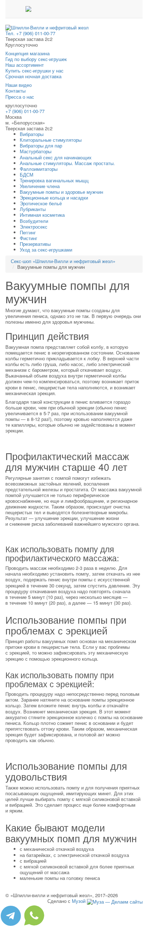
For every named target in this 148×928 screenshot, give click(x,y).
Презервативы (35, 243)
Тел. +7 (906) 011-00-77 (30, 33)
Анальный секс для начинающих (56, 157)
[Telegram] (11, 924)
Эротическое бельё (41, 203)
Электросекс (33, 226)
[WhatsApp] (34, 924)
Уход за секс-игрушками (46, 249)
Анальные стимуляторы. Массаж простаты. (67, 163)
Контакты (15, 90)
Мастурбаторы (35, 151)
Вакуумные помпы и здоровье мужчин (61, 191)
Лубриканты (33, 209)
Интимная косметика (42, 214)
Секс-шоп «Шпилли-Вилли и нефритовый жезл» (63, 261)
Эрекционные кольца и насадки (54, 197)
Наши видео (18, 84)
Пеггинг (28, 232)
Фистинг (28, 238)
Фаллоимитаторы (38, 168)
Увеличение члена (40, 186)
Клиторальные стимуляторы (51, 139)
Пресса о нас (19, 96)
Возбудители (34, 220)
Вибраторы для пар (41, 145)
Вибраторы (31, 134)
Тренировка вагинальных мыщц (54, 180)
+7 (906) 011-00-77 (25, 111)
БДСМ (26, 174)
